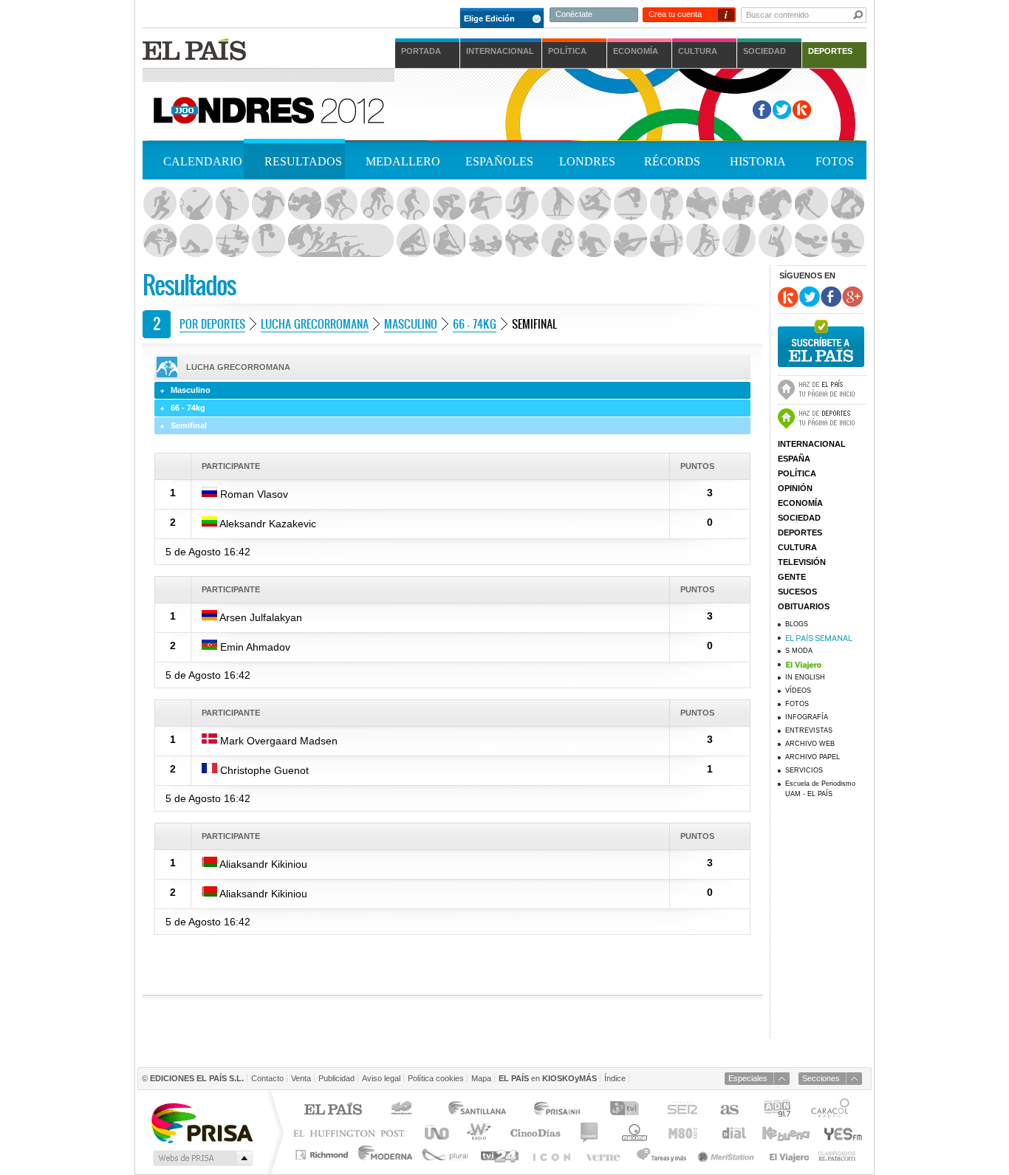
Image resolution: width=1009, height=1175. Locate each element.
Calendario (202, 161)
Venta (301, 1078)
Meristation (728, 1154)
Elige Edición (489, 18)
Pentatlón (340, 241)
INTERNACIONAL (812, 443)
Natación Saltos (268, 241)
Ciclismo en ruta (341, 204)
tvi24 (499, 1154)
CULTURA (797, 547)
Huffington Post (352, 1132)
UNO (434, 1132)
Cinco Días (535, 1132)
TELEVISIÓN (802, 562)
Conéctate (573, 14)
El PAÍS (333, 1110)
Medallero (403, 161)
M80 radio (683, 1132)
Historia (758, 161)
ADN (777, 1110)
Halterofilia (666, 204)
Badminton (196, 204)
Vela (739, 241)
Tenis (558, 241)
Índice (615, 1078)
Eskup (802, 109)
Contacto (267, 1078)
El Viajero (789, 1154)
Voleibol (775, 241)
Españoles (499, 161)
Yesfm (840, 1132)
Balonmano (268, 204)
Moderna (386, 1154)
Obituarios (804, 606)
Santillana (476, 1110)
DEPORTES (800, 532)
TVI (627, 1110)
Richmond (323, 1154)
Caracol (832, 1110)
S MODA (799, 650)
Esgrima (485, 204)
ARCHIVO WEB (810, 743)
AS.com (728, 1110)
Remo (485, 241)
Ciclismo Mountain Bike (413, 204)
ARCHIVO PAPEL (812, 757)
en (548, 1078)
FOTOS (797, 704)
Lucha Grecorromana (315, 323)
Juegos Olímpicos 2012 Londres (267, 108)
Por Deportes (212, 323)
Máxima (632, 1132)
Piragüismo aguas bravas (449, 241)
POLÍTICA (797, 473)
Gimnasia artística (558, 204)
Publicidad (336, 1078)
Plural (445, 1154)
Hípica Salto (775, 204)
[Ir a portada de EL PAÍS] (194, 49)
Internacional (500, 51)
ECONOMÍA (800, 503)
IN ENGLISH (805, 677)
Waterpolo (847, 241)
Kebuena (785, 1132)
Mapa (481, 1078)
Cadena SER (682, 1110)
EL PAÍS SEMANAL (825, 637)
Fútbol (521, 204)
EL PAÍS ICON (551, 1154)
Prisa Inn (558, 1110)
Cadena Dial (733, 1132)
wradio (477, 1132)
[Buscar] (858, 14)
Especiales (747, 1078)
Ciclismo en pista (449, 204)
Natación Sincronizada (232, 241)
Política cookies (436, 1078)
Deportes (830, 51)
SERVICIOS (804, 770)
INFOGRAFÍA (806, 717)
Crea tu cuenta (675, 14)
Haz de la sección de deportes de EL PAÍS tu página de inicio (822, 416)
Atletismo (160, 204)
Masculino (410, 323)
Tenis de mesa (594, 241)
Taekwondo (521, 241)
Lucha (160, 241)
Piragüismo (413, 241)
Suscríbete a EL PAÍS (821, 341)
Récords (672, 161)
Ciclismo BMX (377, 204)
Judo (847, 204)
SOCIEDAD (799, 517)
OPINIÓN (795, 488)
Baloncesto (232, 204)
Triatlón (702, 241)
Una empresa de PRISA (201, 1122)
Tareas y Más (661, 1154)
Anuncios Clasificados (837, 1154)
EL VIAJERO (825, 664)
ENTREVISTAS (808, 730)
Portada (421, 51)
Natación (196, 241)
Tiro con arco (666, 241)
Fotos (834, 161)
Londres (587, 161)
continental (590, 1132)
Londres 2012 (583, 110)
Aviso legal (381, 1078)
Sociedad (764, 51)
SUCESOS (797, 591)
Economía (635, 51)
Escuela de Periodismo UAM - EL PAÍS (820, 789)
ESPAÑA (794, 458)
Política (567, 51)
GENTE (792, 576)
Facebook (762, 109)
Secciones (821, 1078)
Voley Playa (811, 241)
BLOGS (796, 624)
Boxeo (304, 204)
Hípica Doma (739, 204)
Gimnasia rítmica (594, 204)
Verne (605, 1154)
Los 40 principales (403, 1110)
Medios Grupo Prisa (201, 1158)
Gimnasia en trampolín (630, 204)
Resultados (303, 161)
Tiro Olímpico (630, 241)
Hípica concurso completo (702, 204)
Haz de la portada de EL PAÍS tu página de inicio (822, 387)
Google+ (852, 297)
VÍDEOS (798, 690)
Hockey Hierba (811, 204)
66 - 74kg (474, 323)
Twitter (782, 109)
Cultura (697, 51)
